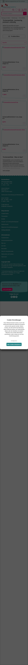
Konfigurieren (14, 340)
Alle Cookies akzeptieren (14, 344)
